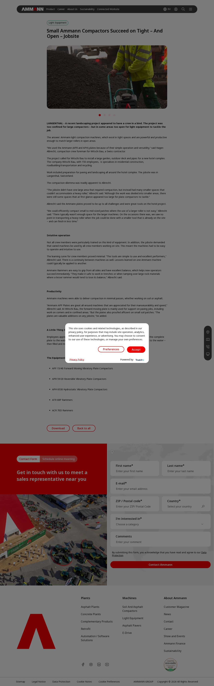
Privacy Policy (76, 359)
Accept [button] (136, 349)
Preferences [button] (111, 349)
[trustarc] (139, 359)
